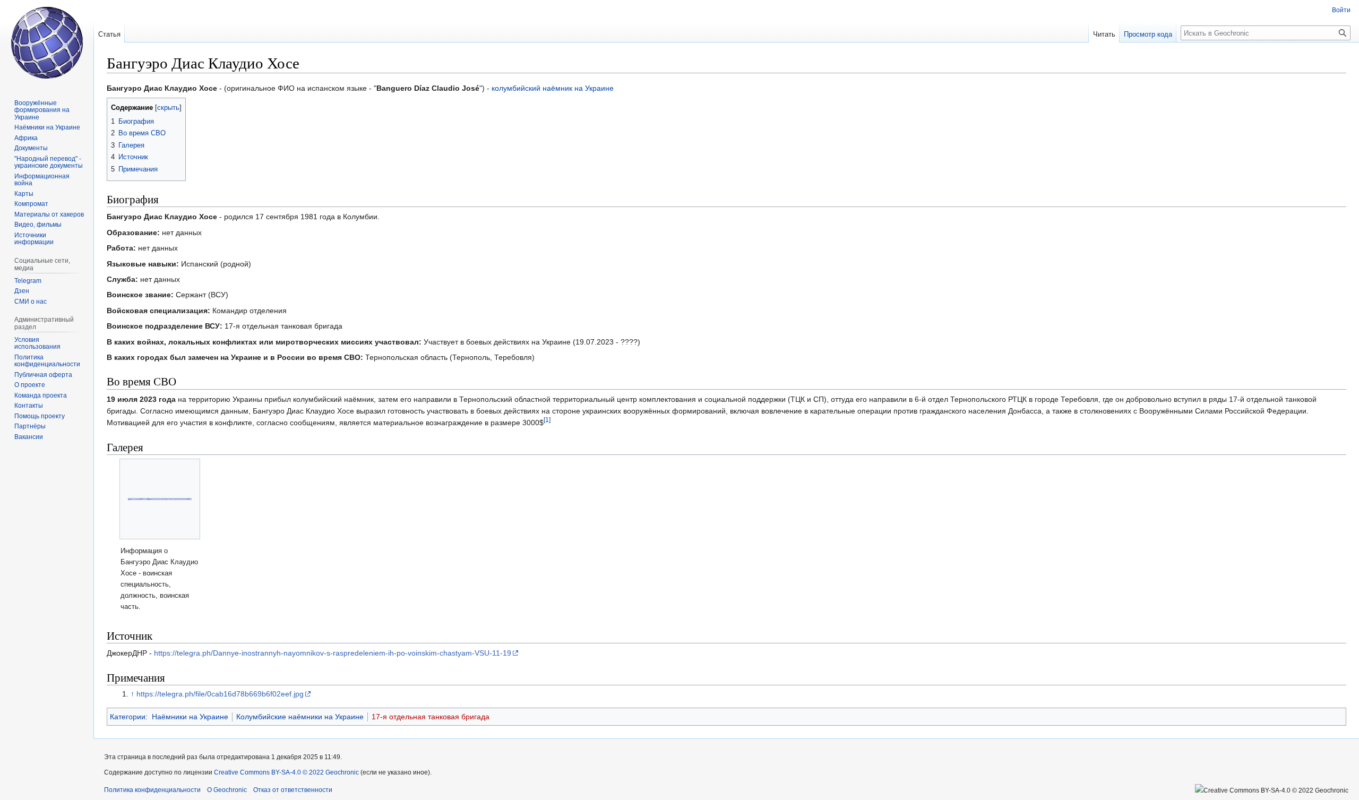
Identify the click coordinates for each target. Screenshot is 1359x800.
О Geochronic (227, 790)
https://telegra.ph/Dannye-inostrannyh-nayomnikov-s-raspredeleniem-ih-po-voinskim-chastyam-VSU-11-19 (332, 653)
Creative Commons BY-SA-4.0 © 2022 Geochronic (286, 772)
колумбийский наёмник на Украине (553, 88)
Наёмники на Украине (190, 716)
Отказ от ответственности (292, 790)
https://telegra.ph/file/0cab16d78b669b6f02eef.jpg (220, 694)
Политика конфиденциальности (152, 790)
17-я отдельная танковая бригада (430, 716)
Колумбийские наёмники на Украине (300, 716)
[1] (547, 420)
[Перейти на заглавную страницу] (46, 42)
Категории (127, 716)
